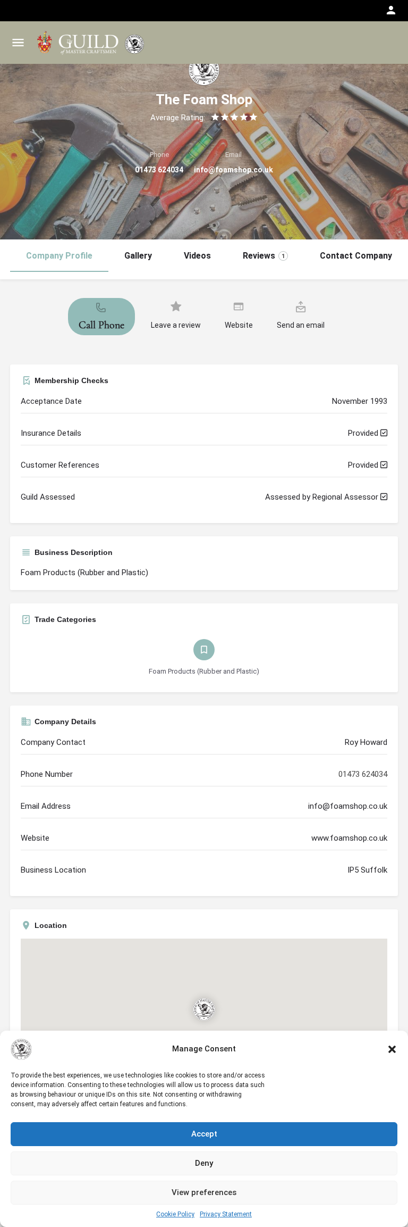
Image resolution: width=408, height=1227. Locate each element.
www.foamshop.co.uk (349, 838)
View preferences (204, 1192)
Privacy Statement (226, 1214)
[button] (392, 1049)
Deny (204, 1163)
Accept (204, 1134)
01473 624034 (159, 169)
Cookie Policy (175, 1214)
